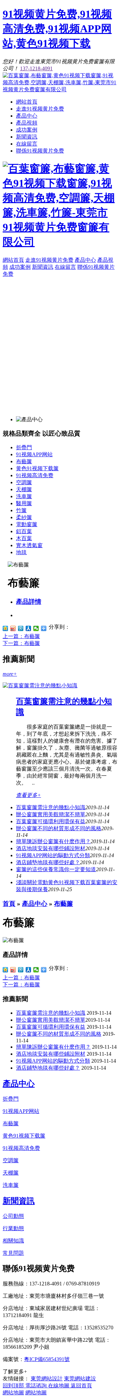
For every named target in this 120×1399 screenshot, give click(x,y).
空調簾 (24, 482)
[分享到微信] (36, 628)
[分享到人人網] (28, 628)
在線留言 (26, 144)
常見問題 (13, 1253)
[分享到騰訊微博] (21, 628)
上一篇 (21, 636)
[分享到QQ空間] (5, 628)
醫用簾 (24, 503)
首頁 (9, 903)
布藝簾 (24, 461)
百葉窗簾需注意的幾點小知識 (50, 807)
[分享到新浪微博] (13, 628)
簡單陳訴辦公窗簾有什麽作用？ (53, 841)
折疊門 (24, 447)
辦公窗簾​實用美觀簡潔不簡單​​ (50, 814)
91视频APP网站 (34, 454)
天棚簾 (24, 489)
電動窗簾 (26, 524)
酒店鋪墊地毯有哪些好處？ (48, 1068)
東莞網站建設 (80, 1378)
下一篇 (21, 643)
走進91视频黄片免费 (40, 109)
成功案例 (26, 130)
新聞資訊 (26, 137)
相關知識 (13, 1240)
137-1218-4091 (36, 68)
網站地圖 (13, 1392)
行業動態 (13, 1228)
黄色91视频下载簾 (37, 468)
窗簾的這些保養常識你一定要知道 (56, 869)
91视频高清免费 (34, 475)
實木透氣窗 (29, 545)
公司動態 (13, 1216)
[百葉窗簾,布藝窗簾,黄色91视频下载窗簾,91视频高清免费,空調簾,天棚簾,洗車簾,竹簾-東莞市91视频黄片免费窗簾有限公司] (60, 89)
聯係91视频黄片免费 (40, 151)
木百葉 (24, 538)
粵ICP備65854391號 (47, 1359)
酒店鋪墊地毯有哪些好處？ (48, 862)
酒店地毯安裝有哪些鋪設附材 (50, 848)
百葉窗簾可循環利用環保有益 (50, 821)
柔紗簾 (24, 517)
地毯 (21, 552)
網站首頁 (26, 102)
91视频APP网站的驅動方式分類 (53, 855)
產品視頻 (26, 123)
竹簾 (21, 510)
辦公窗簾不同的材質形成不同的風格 (58, 828)
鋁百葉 (24, 531)
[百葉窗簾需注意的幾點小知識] (40, 685)
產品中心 (26, 116)
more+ (10, 674)
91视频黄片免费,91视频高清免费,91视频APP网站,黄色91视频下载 (57, 28)
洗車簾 (24, 496)
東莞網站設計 (47, 1378)
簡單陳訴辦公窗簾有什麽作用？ (53, 1047)
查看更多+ (28, 795)
